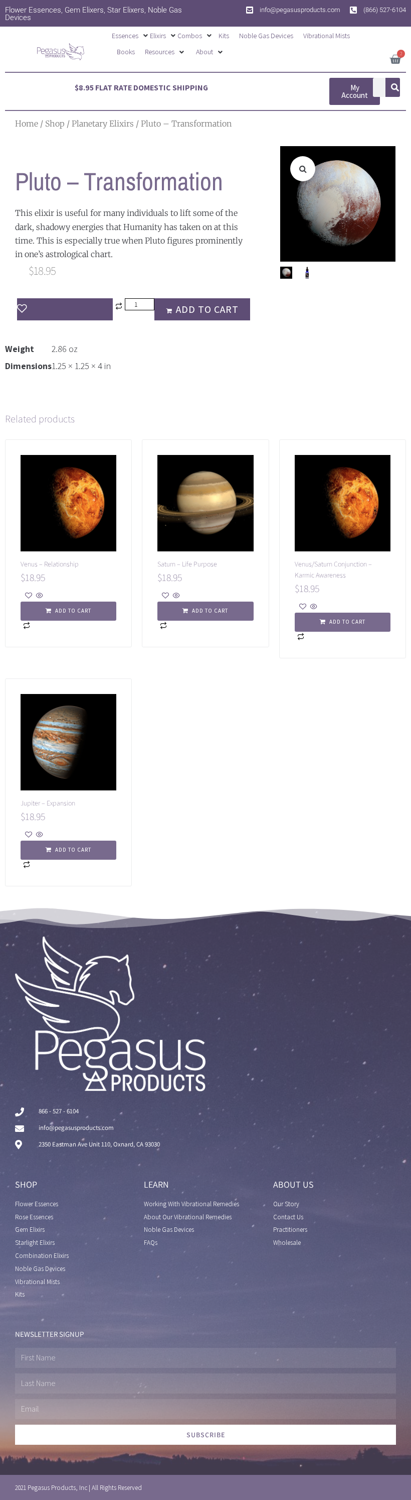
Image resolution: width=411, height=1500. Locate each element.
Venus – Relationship (50, 563)
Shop (55, 124)
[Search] (394, 87)
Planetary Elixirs (103, 124)
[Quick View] (39, 596)
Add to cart (207, 309)
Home (26, 124)
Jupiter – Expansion (48, 802)
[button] (131, 36)
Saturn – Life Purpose (187, 563)
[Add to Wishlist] (65, 309)
